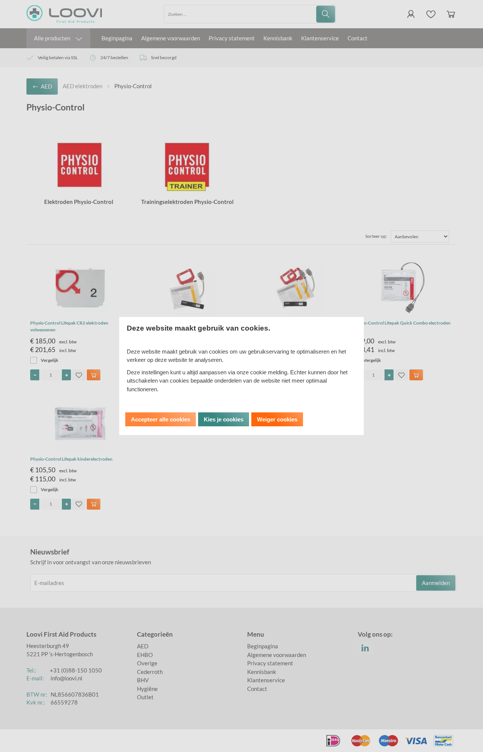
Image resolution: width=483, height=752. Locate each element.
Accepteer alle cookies (160, 419)
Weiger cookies (277, 419)
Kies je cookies (223, 419)
